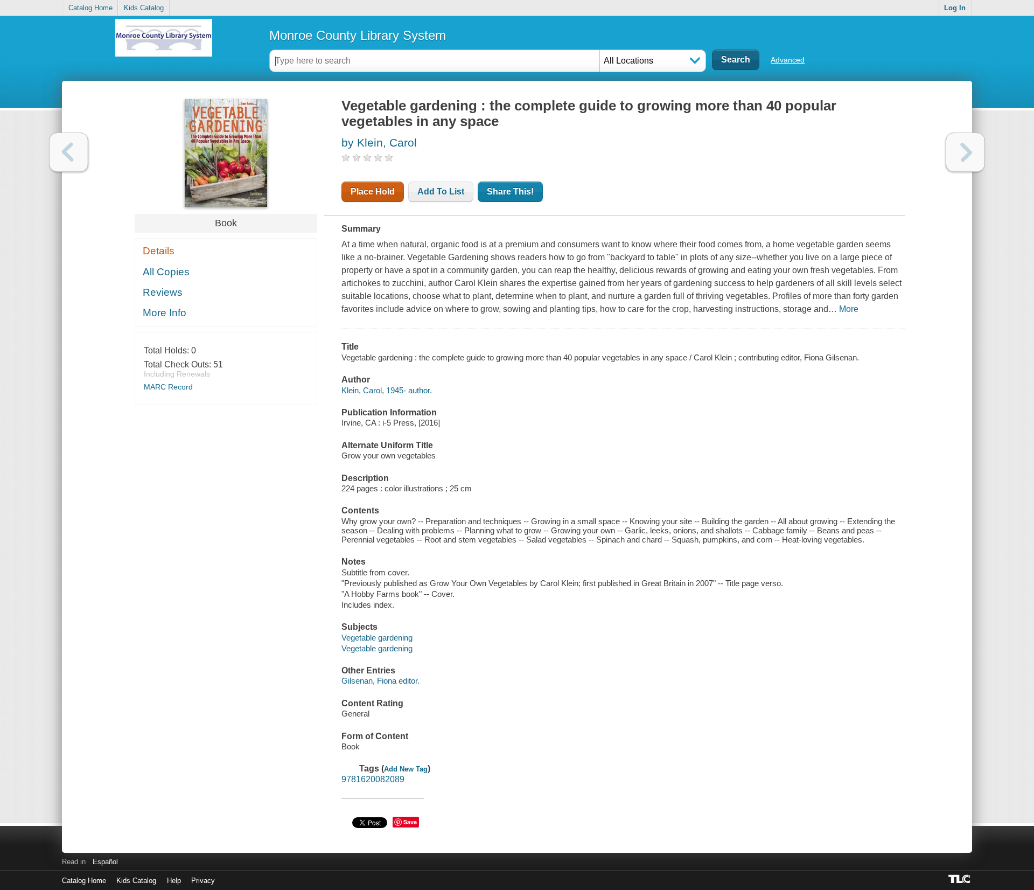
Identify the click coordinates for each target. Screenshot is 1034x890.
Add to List (440, 191)
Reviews (163, 292)
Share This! (510, 191)
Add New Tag (406, 769)
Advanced (788, 59)
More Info (164, 312)
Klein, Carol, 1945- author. (386, 390)
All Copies (166, 271)
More (848, 309)
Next (965, 152)
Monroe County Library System (357, 35)
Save (410, 822)
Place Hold (373, 191)
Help (174, 881)
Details (158, 250)
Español (105, 862)
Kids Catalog (144, 8)
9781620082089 (372, 779)
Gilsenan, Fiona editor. (380, 680)
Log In (955, 8)
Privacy (203, 881)
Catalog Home (90, 8)
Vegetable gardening (377, 637)
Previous (68, 152)
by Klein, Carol (379, 142)
